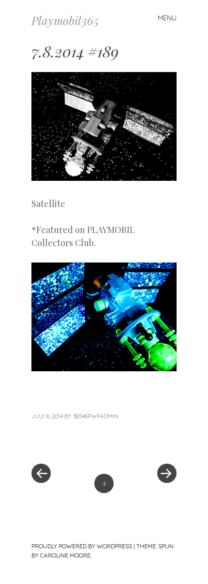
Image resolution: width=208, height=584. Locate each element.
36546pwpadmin (96, 416)
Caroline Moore (65, 555)
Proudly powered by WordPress (81, 546)
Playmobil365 (65, 20)
